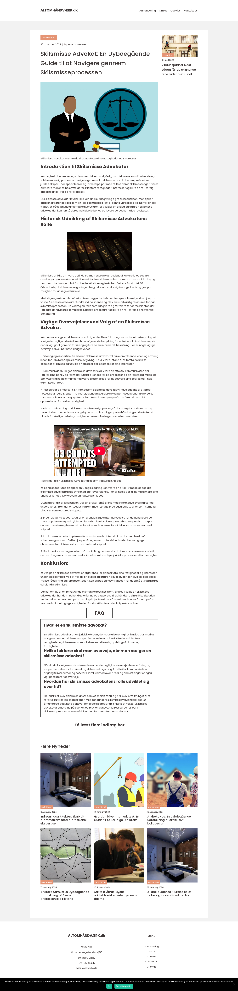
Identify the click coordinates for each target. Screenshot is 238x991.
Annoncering (147, 10)
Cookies (175, 10)
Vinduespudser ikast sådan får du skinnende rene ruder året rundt (179, 69)
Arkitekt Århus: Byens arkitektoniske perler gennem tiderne (115, 895)
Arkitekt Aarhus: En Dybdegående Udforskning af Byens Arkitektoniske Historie (64, 895)
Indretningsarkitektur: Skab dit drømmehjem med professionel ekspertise (63, 820)
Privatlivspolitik (124, 986)
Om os (163, 10)
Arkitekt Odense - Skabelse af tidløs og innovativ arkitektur (169, 893)
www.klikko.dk (89, 968)
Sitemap (151, 966)
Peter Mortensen (77, 44)
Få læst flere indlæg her (99, 725)
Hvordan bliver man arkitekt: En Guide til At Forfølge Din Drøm (116, 818)
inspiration (168, 55)
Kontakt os (191, 10)
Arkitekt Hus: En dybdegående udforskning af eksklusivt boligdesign (169, 820)
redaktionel (48, 37)
